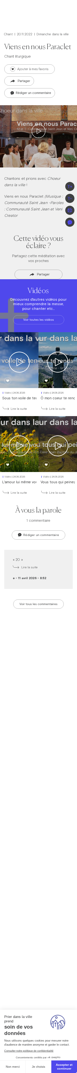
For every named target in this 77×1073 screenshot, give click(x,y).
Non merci (13, 1066)
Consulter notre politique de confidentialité (28, 1050)
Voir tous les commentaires (38, 604)
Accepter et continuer (64, 1066)
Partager (24, 81)
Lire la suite (19, 409)
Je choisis (38, 1066)
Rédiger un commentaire (33, 93)
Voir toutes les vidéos (38, 319)
